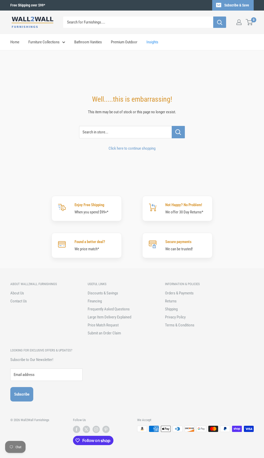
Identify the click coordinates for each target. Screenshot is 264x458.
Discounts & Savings (103, 293)
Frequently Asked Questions (109, 309)
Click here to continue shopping (132, 148)
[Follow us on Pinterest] (106, 429)
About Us (17, 293)
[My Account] (239, 22)
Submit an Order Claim (104, 333)
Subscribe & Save (236, 5)
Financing (95, 301)
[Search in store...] (178, 132)
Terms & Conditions (179, 325)
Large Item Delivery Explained (109, 317)
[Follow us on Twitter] (86, 429)
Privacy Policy (175, 317)
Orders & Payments (179, 293)
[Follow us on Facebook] (76, 429)
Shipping (171, 309)
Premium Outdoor (124, 42)
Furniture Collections (44, 42)
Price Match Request (103, 325)
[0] (249, 22)
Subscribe (21, 394)
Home (14, 42)
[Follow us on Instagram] (96, 429)
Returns (171, 301)
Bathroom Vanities (88, 42)
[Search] (219, 22)
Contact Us (18, 301)
